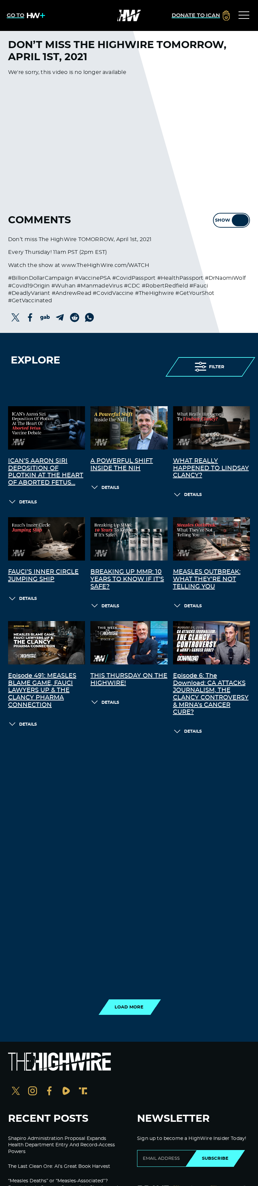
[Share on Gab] (45, 317)
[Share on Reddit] (74, 317)
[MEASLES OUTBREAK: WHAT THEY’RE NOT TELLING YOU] (211, 539)
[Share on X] (15, 317)
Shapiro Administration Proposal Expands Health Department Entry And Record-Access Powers (61, 1145)
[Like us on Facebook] (49, 1091)
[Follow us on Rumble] (66, 1091)
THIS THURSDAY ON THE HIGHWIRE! (128, 679)
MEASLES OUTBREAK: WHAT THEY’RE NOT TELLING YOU (207, 579)
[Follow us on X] (16, 1091)
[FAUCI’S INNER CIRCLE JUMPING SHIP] (46, 539)
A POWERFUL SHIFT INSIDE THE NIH (121, 464)
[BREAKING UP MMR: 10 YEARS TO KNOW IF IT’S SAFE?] (128, 539)
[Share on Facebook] (30, 317)
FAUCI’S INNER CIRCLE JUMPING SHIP (43, 575)
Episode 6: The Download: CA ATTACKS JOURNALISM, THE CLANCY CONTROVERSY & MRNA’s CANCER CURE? (211, 694)
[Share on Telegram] (59, 317)
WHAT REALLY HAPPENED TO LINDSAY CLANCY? (211, 468)
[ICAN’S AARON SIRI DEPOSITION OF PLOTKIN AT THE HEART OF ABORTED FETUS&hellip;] (46, 428)
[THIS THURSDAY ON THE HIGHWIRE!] (128, 642)
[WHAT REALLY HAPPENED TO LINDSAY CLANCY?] (211, 428)
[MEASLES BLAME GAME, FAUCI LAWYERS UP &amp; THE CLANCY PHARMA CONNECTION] (46, 642)
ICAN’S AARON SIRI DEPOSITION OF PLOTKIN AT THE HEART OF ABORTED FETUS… (45, 472)
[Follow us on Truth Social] (83, 1091)
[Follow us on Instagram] (32, 1091)
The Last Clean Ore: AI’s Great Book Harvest (59, 1166)
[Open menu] (243, 15)
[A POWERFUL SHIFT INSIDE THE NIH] (128, 428)
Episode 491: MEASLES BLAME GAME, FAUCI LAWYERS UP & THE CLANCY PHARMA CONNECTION (42, 690)
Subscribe (215, 1158)
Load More (129, 1007)
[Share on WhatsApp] (89, 317)
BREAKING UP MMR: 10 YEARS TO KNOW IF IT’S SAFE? (127, 579)
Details (28, 502)
